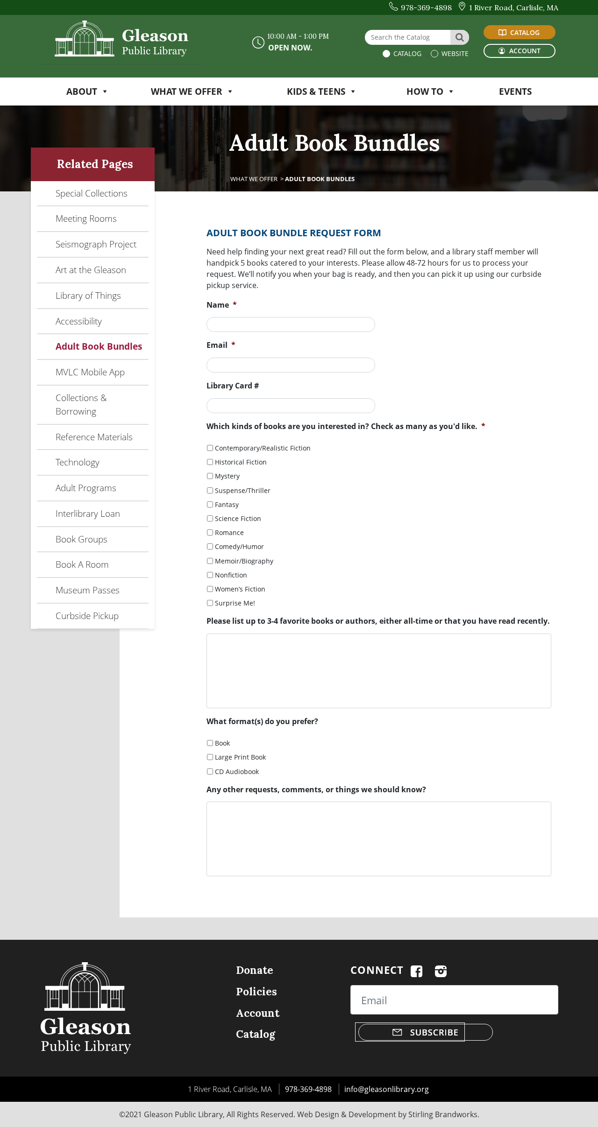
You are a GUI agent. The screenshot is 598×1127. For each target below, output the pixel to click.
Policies (256, 991)
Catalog (406, 53)
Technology (78, 462)
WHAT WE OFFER (186, 91)
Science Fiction (238, 518)
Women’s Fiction (240, 589)
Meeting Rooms (86, 218)
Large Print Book (240, 757)
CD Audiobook (237, 771)
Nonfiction (231, 575)
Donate (254, 970)
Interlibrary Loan (88, 513)
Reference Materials (94, 436)
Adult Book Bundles (99, 346)
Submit (265, 891)
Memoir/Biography (244, 560)
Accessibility (79, 321)
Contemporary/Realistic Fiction (263, 448)
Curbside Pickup (87, 615)
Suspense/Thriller (243, 490)
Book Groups (81, 539)
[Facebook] (416, 970)
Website (454, 53)
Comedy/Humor (239, 546)
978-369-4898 (308, 1089)
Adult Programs (86, 487)
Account (257, 1013)
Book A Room (82, 564)
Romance (229, 532)
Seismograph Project (96, 244)
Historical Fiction (241, 462)
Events (515, 91)
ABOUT (81, 91)
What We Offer (254, 179)
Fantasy (227, 504)
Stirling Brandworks (442, 1114)
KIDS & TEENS (316, 91)
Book (222, 743)
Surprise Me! (235, 603)
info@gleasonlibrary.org (386, 1089)
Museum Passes (88, 590)
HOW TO (424, 91)
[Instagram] (441, 970)
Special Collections (92, 193)
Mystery (227, 476)
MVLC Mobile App (90, 372)
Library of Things (88, 295)
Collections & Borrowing (81, 404)
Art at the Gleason (91, 269)
